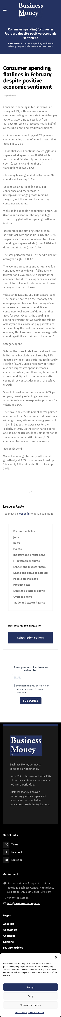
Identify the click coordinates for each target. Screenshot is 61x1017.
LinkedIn (16, 859)
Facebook (17, 852)
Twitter (15, 844)
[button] (56, 957)
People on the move (25, 578)
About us (8, 923)
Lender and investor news (29, 567)
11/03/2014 (10, 95)
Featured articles (24, 531)
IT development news (26, 561)
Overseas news (22, 596)
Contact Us (10, 929)
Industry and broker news (29, 554)
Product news (21, 584)
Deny (31, 996)
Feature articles (13, 947)
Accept (30, 987)
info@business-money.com (23, 903)
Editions (8, 941)
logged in (24, 513)
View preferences (30, 1005)
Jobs (16, 537)
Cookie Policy (21, 1012)
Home (10, 43)
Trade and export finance (29, 602)
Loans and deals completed (30, 572)
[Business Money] (30, 10)
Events (17, 549)
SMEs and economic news (29, 590)
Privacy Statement (36, 1012)
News (17, 43)
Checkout (9, 935)
